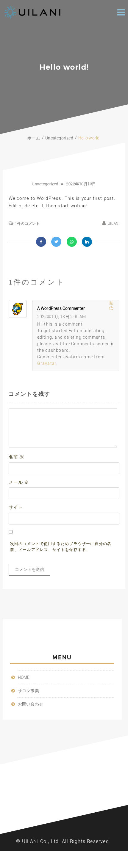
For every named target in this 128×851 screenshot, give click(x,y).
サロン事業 (28, 690)
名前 (17, 457)
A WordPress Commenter (61, 308)
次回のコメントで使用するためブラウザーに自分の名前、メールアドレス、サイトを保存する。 (61, 546)
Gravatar (47, 363)
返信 (111, 305)
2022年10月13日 (81, 184)
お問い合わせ (30, 704)
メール (19, 482)
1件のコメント (27, 224)
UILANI (113, 224)
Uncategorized (45, 184)
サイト (16, 507)
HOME (24, 677)
